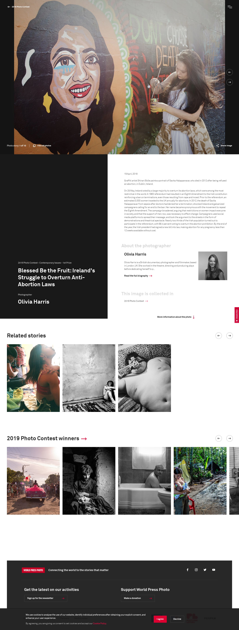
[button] (218, 335)
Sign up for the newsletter (40, 598)
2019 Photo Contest (21, 7)
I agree (160, 619)
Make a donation (132, 598)
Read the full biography (136, 276)
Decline (177, 619)
